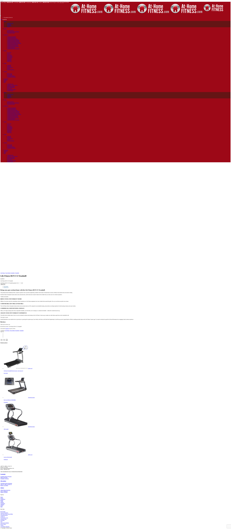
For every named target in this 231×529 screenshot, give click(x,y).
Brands (1, 500)
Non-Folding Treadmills (10, 272)
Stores (1, 497)
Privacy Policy (3, 524)
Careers (1, 525)
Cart (1, 19)
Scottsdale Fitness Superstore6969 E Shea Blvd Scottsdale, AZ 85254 (5, 477)
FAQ (1, 521)
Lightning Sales (3, 519)
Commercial (2, 499)
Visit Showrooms (31, 397)
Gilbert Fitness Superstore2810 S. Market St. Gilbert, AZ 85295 (5, 491)
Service (1, 498)
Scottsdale (2, 474)
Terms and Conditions (4, 522)
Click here (61, 2)
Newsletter (2, 520)
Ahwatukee (3, 481)
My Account (2, 511)
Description (6, 286)
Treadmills (17, 272)
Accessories (2, 503)
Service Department (4, 512)
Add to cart (3, 284)
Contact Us (2, 516)
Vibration (2, 504)
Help (1, 506)
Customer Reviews (4, 515)
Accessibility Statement (4, 526)
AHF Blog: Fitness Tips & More (6, 514)
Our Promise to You (4, 517)
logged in (7, 328)
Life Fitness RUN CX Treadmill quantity (8, 283)
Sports (1, 505)
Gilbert (2, 488)
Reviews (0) (6, 287)
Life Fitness (2, 272)
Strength (2, 502)
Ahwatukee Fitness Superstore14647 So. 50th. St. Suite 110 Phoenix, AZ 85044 (6, 484)
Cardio (1, 501)
